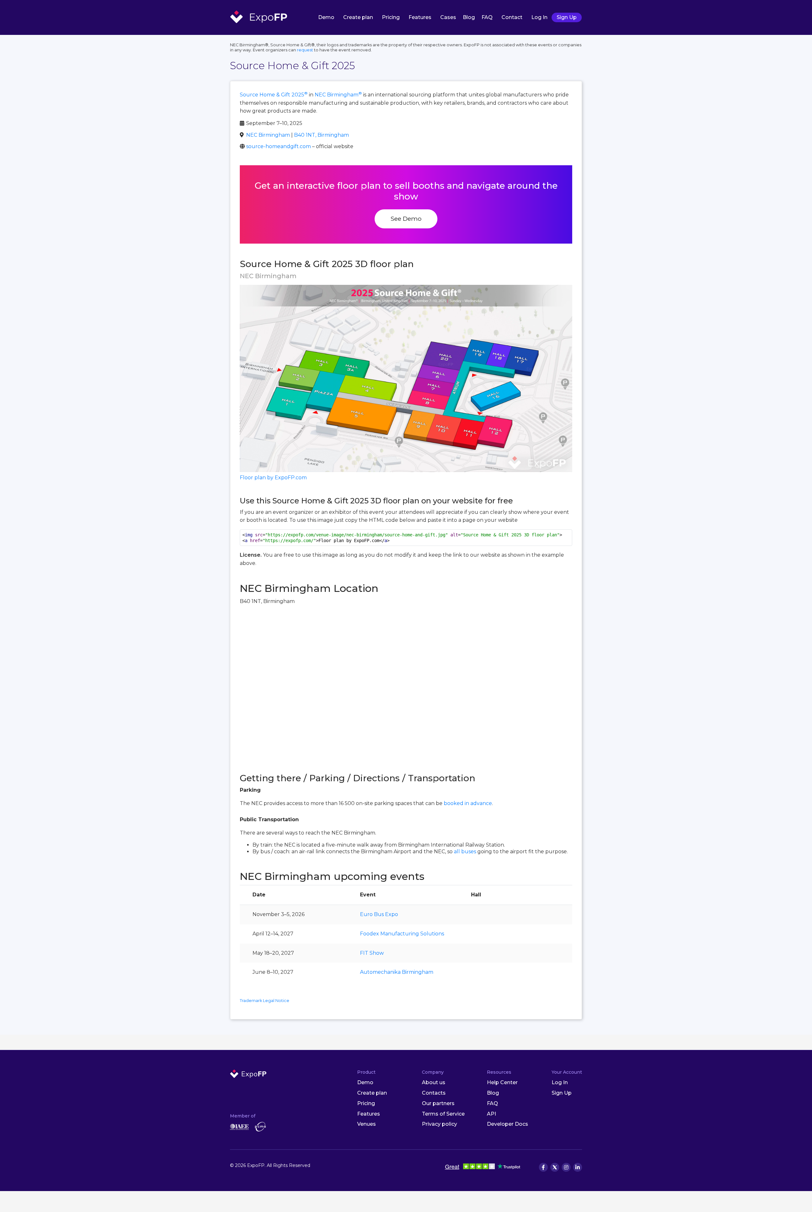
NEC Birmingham (338, 95)
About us (433, 1082)
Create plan (358, 17)
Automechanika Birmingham (396, 972)
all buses (465, 851)
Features (420, 17)
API (491, 1114)
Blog (469, 17)
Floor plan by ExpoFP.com (273, 478)
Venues (366, 1124)
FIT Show (372, 953)
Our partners (438, 1103)
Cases (448, 17)
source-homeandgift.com (278, 146)
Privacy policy (439, 1124)
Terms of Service (443, 1114)
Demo (326, 17)
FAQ (487, 17)
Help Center (502, 1082)
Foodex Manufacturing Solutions (402, 934)
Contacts (434, 1093)
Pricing (391, 17)
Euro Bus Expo (379, 914)
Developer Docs (507, 1124)
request (305, 50)
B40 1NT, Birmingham (321, 135)
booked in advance (468, 803)
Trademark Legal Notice (264, 1000)
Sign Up (567, 17)
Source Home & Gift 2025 (274, 95)
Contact (511, 17)
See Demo (406, 218)
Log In (539, 17)
